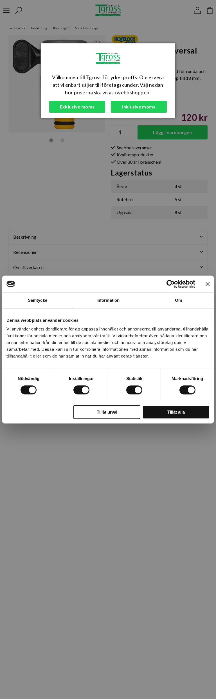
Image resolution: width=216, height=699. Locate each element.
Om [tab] (178, 300)
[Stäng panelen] (208, 284)
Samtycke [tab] (37, 300)
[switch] (81, 389)
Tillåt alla (176, 412)
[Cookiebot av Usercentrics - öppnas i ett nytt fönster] (170, 284)
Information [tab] (108, 300)
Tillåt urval (107, 412)
